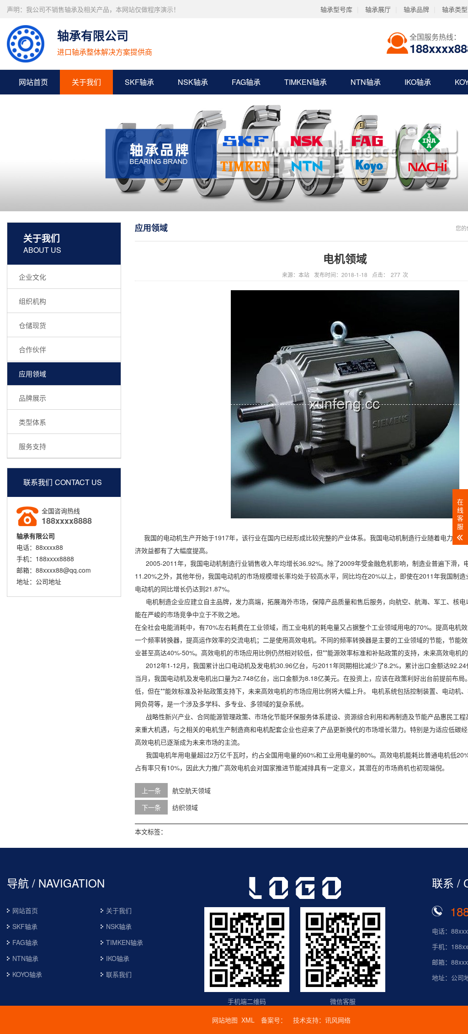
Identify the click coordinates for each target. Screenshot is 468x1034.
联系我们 (119, 974)
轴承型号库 (336, 9)
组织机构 (32, 301)
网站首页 (33, 82)
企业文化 (32, 277)
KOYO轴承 (27, 974)
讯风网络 (338, 1019)
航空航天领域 (191, 790)
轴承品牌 (416, 9)
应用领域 (32, 373)
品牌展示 (32, 397)
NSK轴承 (193, 82)
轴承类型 (455, 9)
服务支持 (32, 446)
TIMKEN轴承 (305, 82)
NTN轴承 (366, 82)
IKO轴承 (417, 82)
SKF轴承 (139, 82)
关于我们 (86, 82)
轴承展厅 (378, 9)
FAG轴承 (246, 82)
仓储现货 (32, 325)
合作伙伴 (32, 349)
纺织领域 (185, 807)
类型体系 (32, 422)
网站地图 (225, 1019)
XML (248, 1019)
